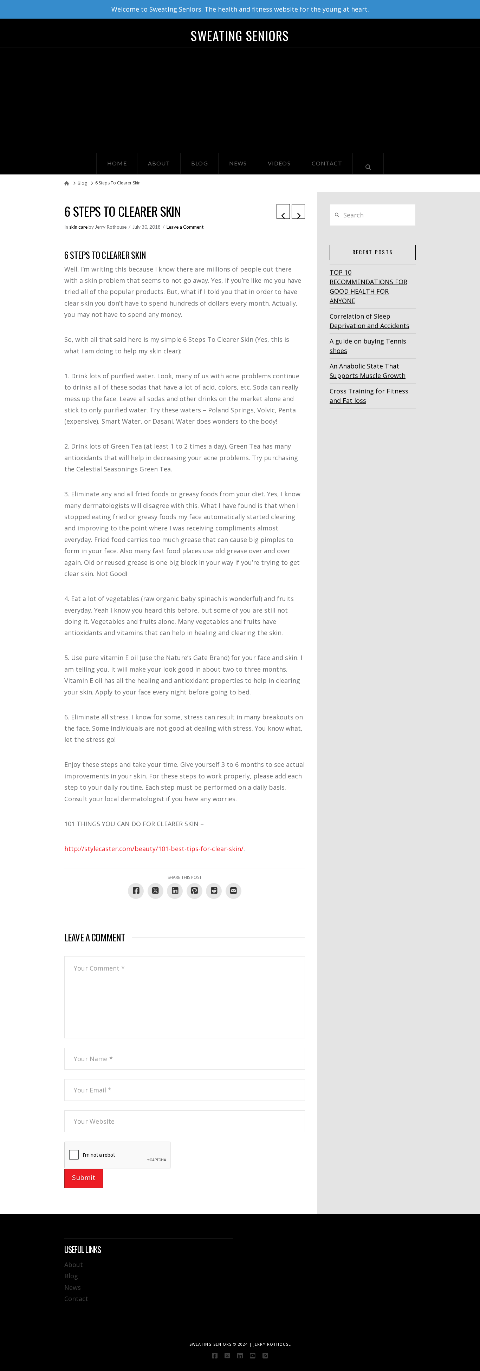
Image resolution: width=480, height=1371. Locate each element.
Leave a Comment (185, 227)
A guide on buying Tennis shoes (368, 346)
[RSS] (265, 1355)
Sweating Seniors (240, 35)
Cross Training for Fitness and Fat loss (369, 396)
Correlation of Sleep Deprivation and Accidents (369, 321)
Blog (71, 1276)
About (73, 1264)
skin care (78, 227)
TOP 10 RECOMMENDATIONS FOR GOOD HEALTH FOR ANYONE (368, 286)
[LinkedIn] (240, 1355)
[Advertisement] (240, 100)
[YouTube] (252, 1355)
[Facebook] (215, 1355)
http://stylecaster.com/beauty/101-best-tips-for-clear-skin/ (154, 848)
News (72, 1287)
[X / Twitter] (227, 1355)
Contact (76, 1298)
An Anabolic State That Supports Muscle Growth (368, 371)
